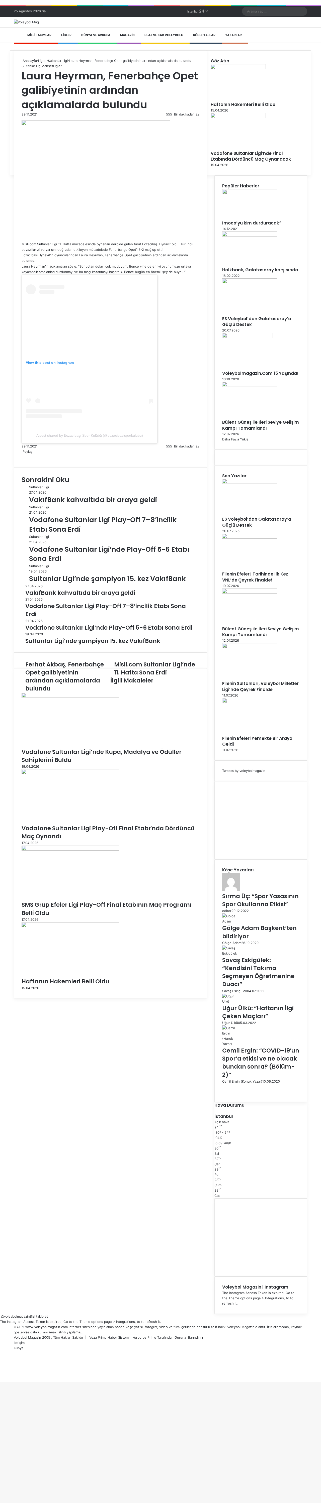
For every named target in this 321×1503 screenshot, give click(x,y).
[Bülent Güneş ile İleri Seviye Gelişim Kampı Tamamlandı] (249, 386)
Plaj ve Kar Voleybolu (163, 35)
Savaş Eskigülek (234, 991)
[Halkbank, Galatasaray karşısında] (249, 235)
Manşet (47, 66)
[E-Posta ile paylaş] (30, 457)
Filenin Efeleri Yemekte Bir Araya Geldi (257, 741)
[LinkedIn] (24, 457)
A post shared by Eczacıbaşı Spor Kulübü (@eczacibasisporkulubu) (89, 435)
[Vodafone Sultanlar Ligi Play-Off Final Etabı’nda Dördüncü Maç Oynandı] (70, 773)
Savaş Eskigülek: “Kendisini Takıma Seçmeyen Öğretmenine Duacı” (258, 972)
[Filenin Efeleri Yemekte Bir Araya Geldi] (249, 702)
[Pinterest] (26, 457)
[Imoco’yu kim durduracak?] (249, 193)
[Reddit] (27, 457)
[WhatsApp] (28, 457)
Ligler (66, 35)
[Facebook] (22, 457)
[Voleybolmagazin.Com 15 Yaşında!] (247, 337)
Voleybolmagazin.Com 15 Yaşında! (260, 373)
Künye (19, 1348)
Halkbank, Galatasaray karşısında (260, 270)
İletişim (19, 1343)
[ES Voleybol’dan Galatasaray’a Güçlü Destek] (249, 282)
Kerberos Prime (144, 1337)
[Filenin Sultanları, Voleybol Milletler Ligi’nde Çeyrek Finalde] (249, 647)
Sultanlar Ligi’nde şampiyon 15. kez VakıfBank (107, 578)
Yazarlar (233, 35)
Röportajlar (204, 35)
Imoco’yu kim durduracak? (252, 223)
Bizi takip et (39, 1316)
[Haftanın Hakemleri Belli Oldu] (70, 926)
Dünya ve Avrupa (95, 35)
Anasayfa (29, 61)
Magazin (127, 35)
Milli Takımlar (39, 35)
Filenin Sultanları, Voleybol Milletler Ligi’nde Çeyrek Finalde (260, 686)
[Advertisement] (260, 820)
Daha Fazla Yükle (235, 439)
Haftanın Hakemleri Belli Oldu (65, 981)
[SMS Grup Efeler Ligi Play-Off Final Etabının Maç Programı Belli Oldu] (70, 849)
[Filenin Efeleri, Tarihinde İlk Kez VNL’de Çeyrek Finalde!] (249, 537)
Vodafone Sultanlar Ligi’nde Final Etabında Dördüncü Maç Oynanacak (251, 156)
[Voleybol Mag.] (27, 22)
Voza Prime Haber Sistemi (109, 1337)
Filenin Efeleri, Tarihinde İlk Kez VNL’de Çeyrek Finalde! (255, 577)
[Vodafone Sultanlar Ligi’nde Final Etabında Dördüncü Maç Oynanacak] (238, 117)
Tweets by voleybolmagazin (243, 771)
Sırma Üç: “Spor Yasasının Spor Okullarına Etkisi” (260, 900)
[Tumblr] (25, 457)
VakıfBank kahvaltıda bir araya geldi (93, 499)
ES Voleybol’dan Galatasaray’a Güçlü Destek (256, 322)
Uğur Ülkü (230, 1023)
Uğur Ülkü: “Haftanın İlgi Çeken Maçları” (258, 1012)
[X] (23, 457)
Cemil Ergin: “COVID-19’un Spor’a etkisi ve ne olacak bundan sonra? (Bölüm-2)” (260, 1063)
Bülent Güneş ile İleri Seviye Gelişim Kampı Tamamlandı (260, 425)
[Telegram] (29, 457)
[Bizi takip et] (0, 1316)
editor (226, 911)
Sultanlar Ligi (58, 61)
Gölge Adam (231, 943)
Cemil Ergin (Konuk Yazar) (242, 1081)
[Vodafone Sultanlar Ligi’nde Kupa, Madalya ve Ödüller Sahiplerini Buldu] (70, 697)
